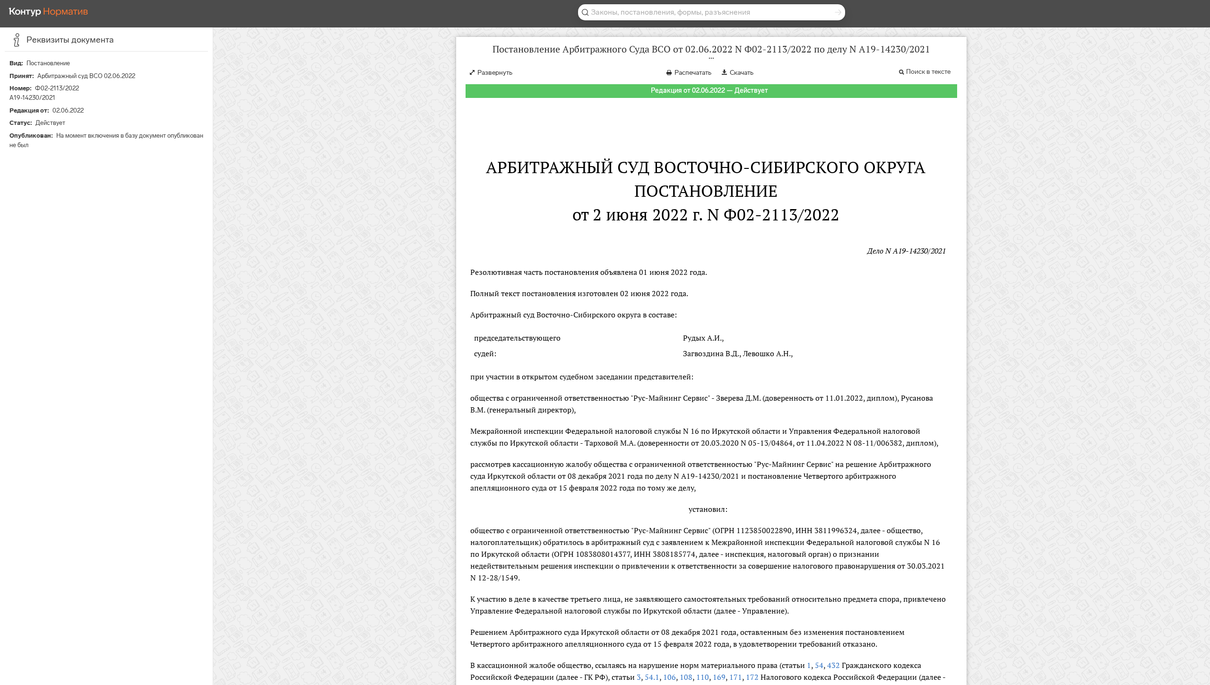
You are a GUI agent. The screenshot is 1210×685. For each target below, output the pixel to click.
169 (719, 677)
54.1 (652, 677)
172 (752, 677)
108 (686, 677)
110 (702, 677)
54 (819, 665)
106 (669, 677)
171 (735, 677)
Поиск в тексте (928, 72)
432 (833, 665)
